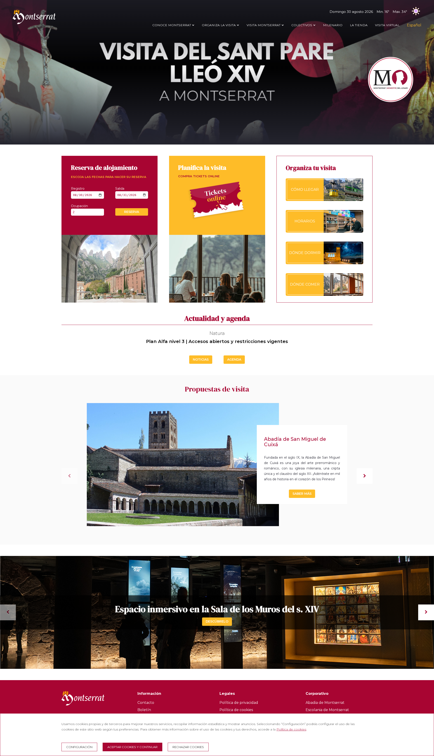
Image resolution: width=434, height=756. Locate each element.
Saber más (301, 494)
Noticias (201, 359)
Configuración (79, 747)
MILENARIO (332, 25)
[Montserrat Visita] (34, 24)
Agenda (234, 359)
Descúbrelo (217, 621)
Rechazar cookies (188, 747)
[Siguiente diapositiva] (365, 476)
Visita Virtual (387, 25)
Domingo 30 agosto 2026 (368, 11)
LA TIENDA (359, 25)
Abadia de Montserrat (325, 702)
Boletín (144, 710)
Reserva (131, 212)
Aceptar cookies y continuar (132, 747)
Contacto (145, 702)
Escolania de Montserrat (327, 710)
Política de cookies (236, 710)
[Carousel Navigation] (217, 612)
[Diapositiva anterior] (69, 476)
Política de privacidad (238, 702)
